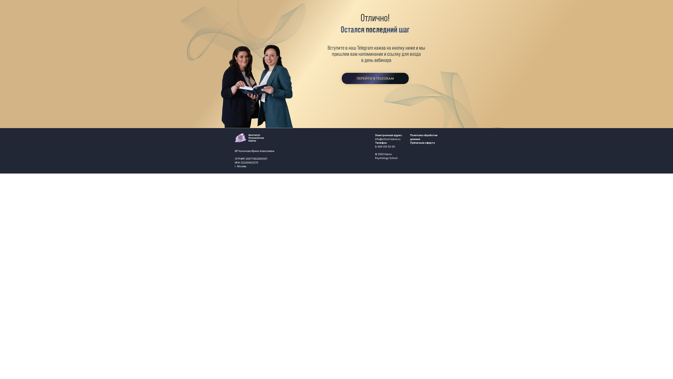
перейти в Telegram (375, 78)
